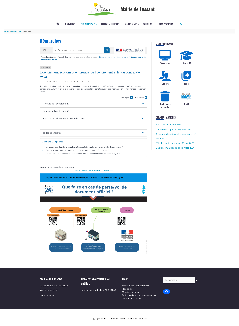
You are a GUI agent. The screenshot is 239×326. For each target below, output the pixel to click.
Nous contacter (47, 295)
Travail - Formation (66, 57)
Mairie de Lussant (138, 8)
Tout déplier (140, 97)
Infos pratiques (165, 24)
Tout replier (125, 97)
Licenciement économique (86, 57)
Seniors (165, 83)
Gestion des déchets (165, 105)
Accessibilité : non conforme (135, 285)
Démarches (165, 63)
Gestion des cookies (131, 298)
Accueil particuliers (49, 57)
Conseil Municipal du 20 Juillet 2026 (173, 129)
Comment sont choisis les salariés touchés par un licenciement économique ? (77, 150)
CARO (186, 104)
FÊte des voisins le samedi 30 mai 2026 (175, 143)
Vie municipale (88, 24)
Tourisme (147, 24)
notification (51, 86)
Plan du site (128, 288)
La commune (69, 24)
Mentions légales (130, 292)
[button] (181, 24)
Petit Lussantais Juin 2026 (168, 124)
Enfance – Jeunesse (110, 24)
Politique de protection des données (139, 295)
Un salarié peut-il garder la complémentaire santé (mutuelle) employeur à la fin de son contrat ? (84, 147)
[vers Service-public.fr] (129, 50)
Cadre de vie (131, 24)
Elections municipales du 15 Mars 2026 (175, 147)
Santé (186, 83)
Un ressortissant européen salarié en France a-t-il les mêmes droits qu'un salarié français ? (83, 154)
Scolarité (186, 63)
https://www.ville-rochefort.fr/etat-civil (94, 170)
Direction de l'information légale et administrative (57, 167)
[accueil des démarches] (44, 49)
